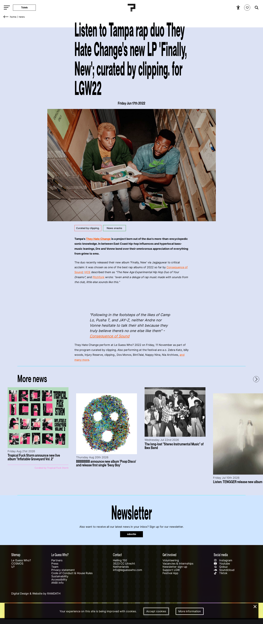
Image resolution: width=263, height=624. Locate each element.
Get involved (169, 554)
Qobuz (223, 566)
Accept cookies (156, 611)
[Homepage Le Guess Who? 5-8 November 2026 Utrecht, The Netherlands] (131, 7)
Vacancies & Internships (178, 563)
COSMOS (17, 563)
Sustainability (59, 576)
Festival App (170, 573)
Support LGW (171, 570)
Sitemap (15, 554)
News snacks (114, 228)
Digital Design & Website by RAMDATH (35, 593)
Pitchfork (98, 277)
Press (54, 563)
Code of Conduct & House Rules (72, 573)
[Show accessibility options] (239, 7)
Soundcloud (226, 570)
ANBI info (57, 582)
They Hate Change (98, 238)
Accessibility (59, 579)
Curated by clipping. (88, 228)
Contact (117, 554)
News (22, 16)
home (13, 16)
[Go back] (6, 17)
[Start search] (255, 7)
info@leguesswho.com (127, 570)
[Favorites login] (247, 8)
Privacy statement (63, 570)
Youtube (224, 563)
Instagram (225, 560)
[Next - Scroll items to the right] (256, 379)
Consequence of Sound (110, 336)
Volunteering (171, 560)
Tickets (24, 7)
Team (54, 566)
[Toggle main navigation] (6, 8)
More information (189, 611)
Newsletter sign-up (175, 566)
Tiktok (222, 573)
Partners (56, 560)
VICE (87, 272)
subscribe (131, 534)
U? (13, 566)
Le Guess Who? (21, 560)
